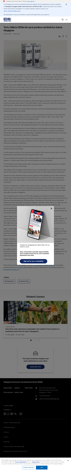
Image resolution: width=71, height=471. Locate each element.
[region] (35, 464)
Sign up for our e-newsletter (33, 261)
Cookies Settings (28, 467)
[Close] (68, 461)
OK (42, 467)
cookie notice (36, 462)
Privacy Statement (20, 462)
